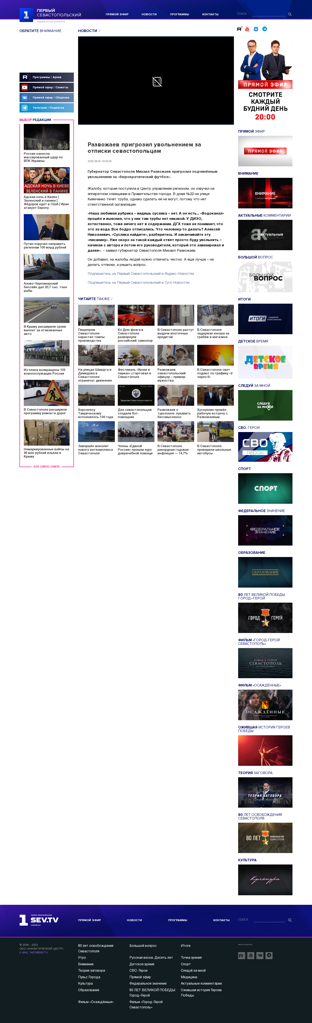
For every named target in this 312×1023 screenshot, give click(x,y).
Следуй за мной (193, 970)
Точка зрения (191, 957)
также (94, 298)
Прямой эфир (117, 14)
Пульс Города (89, 977)
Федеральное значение (148, 983)
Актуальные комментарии (201, 983)
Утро (82, 957)
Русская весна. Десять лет (151, 957)
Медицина (189, 977)
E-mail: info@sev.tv (34, 952)
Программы (179, 14)
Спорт (186, 964)
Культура (85, 983)
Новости (149, 14)
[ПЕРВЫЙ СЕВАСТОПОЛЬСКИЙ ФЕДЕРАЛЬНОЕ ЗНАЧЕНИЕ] (26, 14)
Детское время (141, 964)
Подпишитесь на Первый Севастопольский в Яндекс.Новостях (141, 273)
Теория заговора (91, 970)
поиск (242, 14)
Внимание (86, 964)
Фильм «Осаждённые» (96, 1002)
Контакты (210, 14)
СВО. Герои (138, 970)
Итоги (185, 945)
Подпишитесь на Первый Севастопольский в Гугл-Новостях (139, 282)
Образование (88, 990)
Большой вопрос (143, 945)
